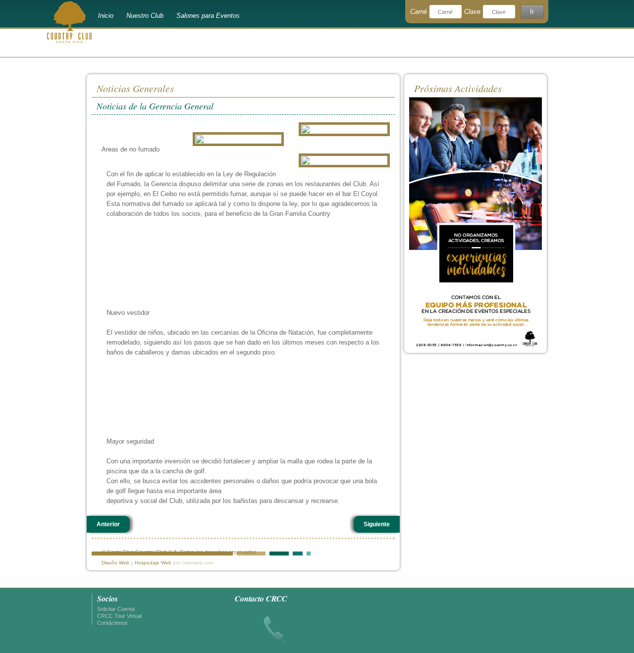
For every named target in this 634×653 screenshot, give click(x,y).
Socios (107, 598)
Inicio (105, 15)
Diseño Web (115, 562)
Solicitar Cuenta (116, 609)
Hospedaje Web (153, 562)
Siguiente (377, 524)
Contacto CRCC (261, 598)
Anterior (108, 524)
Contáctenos (112, 623)
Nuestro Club (144, 15)
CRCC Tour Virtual (119, 616)
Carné (418, 11)
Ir (532, 11)
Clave (472, 11)
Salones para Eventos (208, 15)
